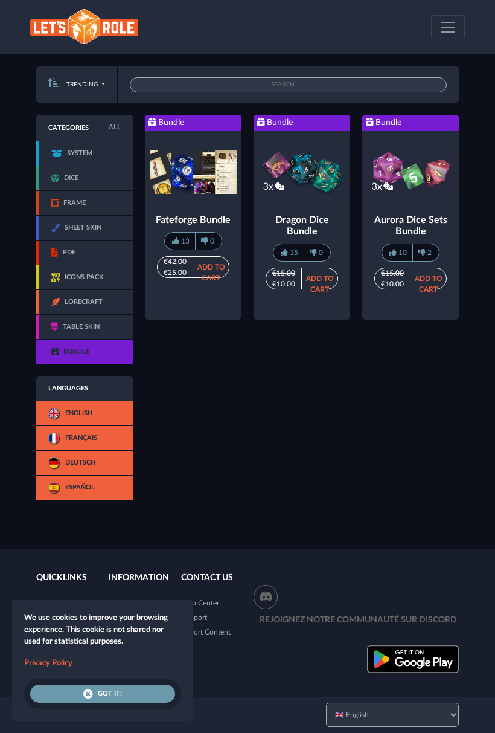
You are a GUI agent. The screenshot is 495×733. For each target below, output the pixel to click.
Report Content (206, 632)
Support (194, 617)
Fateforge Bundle (193, 220)
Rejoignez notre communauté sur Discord (358, 620)
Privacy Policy (48, 663)
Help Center (200, 603)
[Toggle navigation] (448, 27)
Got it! (110, 693)
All (115, 127)
